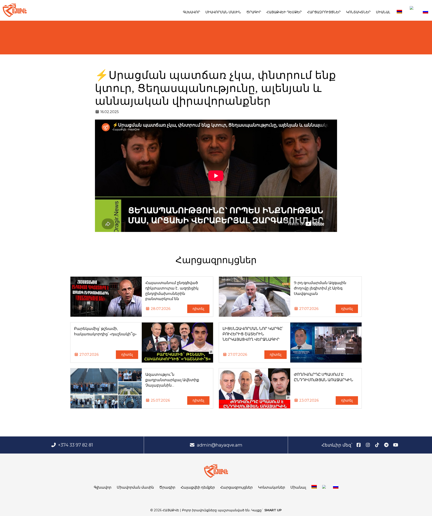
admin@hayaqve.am (219, 445)
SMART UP (273, 510)
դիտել (198, 309)
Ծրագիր (253, 12)
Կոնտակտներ (358, 12)
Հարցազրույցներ (324, 12)
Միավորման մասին (223, 12)
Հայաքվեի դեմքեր (284, 12)
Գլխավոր (191, 12)
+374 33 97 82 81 (75, 445)
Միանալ (383, 12)
